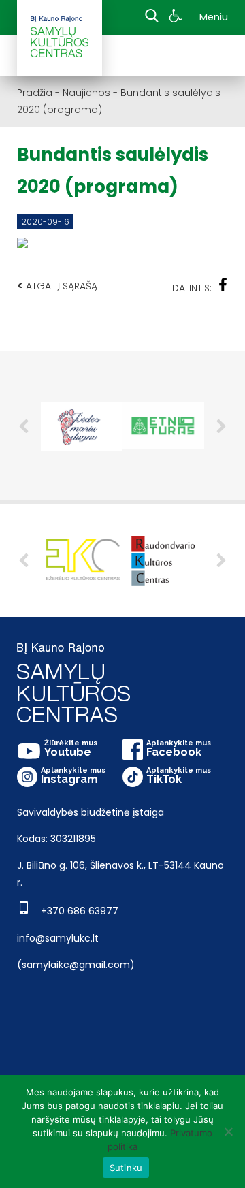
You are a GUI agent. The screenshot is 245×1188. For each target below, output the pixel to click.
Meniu (213, 17)
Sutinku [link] (126, 1167)
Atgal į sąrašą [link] (57, 285)
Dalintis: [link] (192, 288)
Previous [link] (24, 426)
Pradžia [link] (34, 92)
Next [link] (221, 426)
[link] (177, 18)
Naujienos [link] (86, 92)
